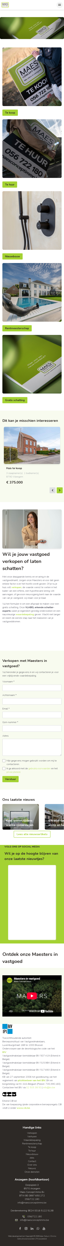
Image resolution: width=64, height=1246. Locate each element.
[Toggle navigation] (59, 5)
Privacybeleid (41, 1239)
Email (6, 708)
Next (60, 490)
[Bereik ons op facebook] (21, 1228)
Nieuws (32, 1168)
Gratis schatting (15, 400)
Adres (5, 735)
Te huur (9, 184)
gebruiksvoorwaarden (39, 768)
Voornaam (8, 681)
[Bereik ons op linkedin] (33, 1228)
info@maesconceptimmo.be (32, 1202)
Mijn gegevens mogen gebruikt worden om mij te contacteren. (32, 762)
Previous (53, 490)
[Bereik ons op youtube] (43, 1228)
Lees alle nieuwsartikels (32, 834)
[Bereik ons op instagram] (27, 1228)
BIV (4, 1052)
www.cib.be (23, 1108)
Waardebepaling (32, 1140)
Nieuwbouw (12, 256)
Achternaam (9, 695)
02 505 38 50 (33, 1087)
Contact (32, 1161)
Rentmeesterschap (17, 328)
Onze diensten (32, 1172)
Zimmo (53, 1236)
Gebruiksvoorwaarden (26, 1239)
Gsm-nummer (10, 722)
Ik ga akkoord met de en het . (32, 770)
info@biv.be (49, 1087)
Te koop (10, 112)
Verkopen (32, 1133)
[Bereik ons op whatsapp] (39, 1228)
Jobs (32, 1157)
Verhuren (32, 1136)
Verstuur (10, 779)
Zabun (46, 1236)
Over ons (32, 1164)
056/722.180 (32, 1199)
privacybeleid (13, 772)
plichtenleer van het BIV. (32, 1080)
